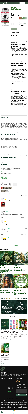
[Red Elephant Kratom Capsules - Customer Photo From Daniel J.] (5, 188)
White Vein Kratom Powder (11, 384)
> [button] (20, 245)
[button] (25, 217)
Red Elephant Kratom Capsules (4, 215)
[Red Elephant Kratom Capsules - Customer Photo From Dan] (7, 188)
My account (2, 386)
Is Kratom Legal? (3, 384)
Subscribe (18, 394)
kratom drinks (14, 329)
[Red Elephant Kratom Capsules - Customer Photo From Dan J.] (10, 188)
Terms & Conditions (8, 408)
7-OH (2, 329)
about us (20, 329)
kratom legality (3, 330)
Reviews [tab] (2, 193)
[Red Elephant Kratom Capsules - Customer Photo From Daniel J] (2, 191)
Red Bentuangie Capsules (4, 178)
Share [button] (2, 217)
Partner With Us (7, 306)
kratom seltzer (12, 330)
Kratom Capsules (9, 170)
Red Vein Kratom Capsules (11, 385)
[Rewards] (2, 412)
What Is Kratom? (3, 385)
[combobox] (15, 18)
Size (11, 17)
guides (11, 329)
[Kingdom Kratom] (4, 373)
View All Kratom (10, 380)
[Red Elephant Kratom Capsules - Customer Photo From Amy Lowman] (7, 191)
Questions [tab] (7, 193)
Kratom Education (5, 329)
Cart (1, 380)
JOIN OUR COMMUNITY (20, 307)
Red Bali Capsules (3, 176)
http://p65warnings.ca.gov (10, 406)
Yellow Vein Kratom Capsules (11, 387)
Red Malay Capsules (3, 175)
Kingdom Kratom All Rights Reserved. (16, 398)
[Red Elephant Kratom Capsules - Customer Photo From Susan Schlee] (2, 188)
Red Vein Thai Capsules (4, 177)
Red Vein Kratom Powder (11, 386)
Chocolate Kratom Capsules (4, 179)
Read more (20, 338)
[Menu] (1, 3)
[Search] (24, 3)
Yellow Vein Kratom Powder (11, 388)
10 (18, 245)
